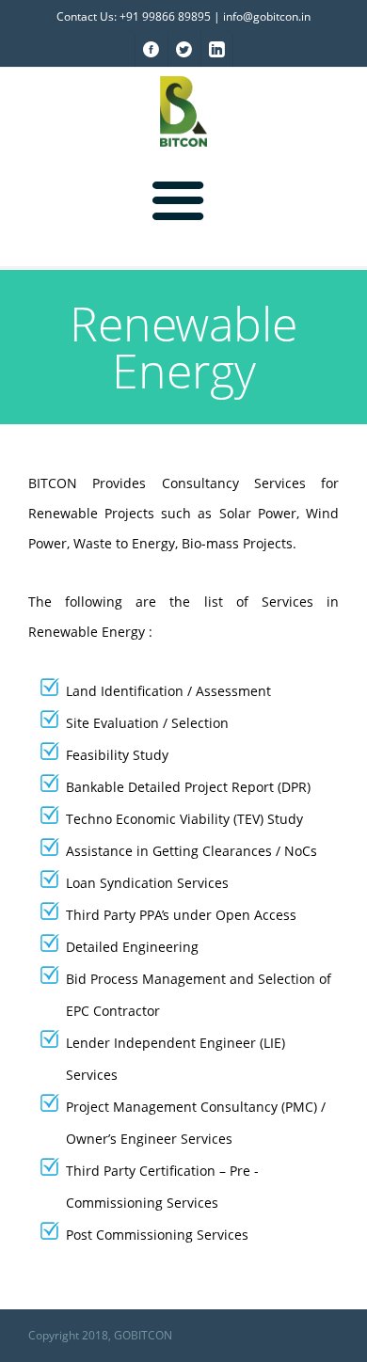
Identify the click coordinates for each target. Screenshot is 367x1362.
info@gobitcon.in (267, 16)
